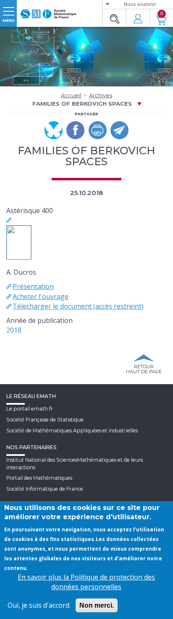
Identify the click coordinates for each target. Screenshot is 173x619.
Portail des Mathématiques (39, 478)
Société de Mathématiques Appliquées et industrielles (72, 430)
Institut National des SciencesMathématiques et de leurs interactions (74, 463)
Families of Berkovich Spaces (82, 103)
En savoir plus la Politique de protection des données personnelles (86, 581)
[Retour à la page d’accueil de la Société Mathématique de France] (48, 10)
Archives (100, 95)
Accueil (71, 95)
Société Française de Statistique (45, 419)
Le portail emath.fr (29, 409)
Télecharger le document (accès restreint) (78, 306)
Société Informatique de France (44, 489)
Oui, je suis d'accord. (39, 605)
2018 (13, 330)
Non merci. (96, 605)
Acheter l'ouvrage (40, 296)
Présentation (33, 286)
